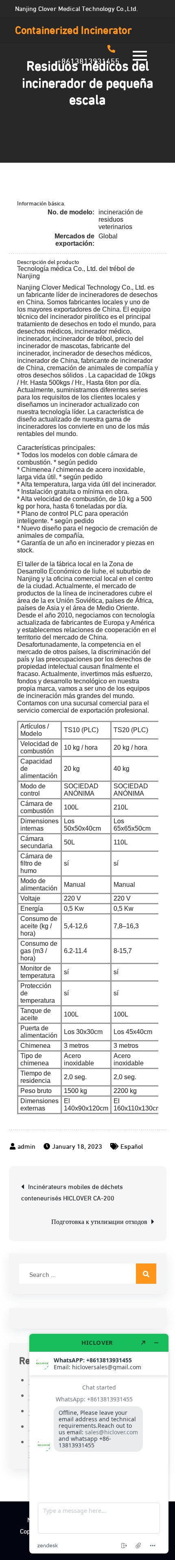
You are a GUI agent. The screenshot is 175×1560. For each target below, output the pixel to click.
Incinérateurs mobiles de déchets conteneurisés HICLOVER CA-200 (72, 1191)
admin (26, 1145)
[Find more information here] (99, 1443)
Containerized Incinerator (73, 29)
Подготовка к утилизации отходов (99, 1221)
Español (131, 1145)
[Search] (146, 1273)
